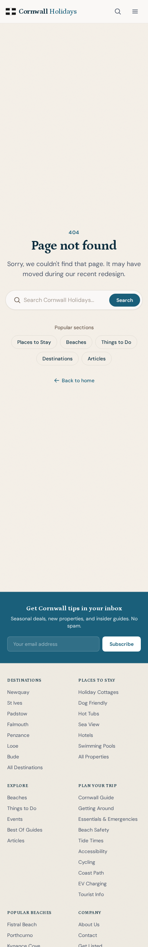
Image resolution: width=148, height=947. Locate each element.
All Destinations (25, 767)
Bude (13, 756)
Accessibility (92, 851)
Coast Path (91, 873)
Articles (97, 358)
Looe (12, 746)
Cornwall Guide (96, 797)
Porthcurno (20, 935)
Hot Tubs (88, 713)
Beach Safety (93, 830)
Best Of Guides (24, 830)
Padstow (17, 713)
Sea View (89, 724)
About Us (89, 924)
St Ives (14, 703)
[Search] (118, 11)
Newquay (18, 692)
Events (15, 819)
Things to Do (116, 342)
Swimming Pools (96, 746)
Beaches (76, 342)
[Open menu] (135, 11)
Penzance (18, 735)
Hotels (85, 735)
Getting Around (96, 808)
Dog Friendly (92, 703)
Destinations (57, 358)
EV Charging (92, 883)
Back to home (78, 380)
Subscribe (122, 644)
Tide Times (90, 840)
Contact (87, 935)
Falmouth (17, 724)
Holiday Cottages (98, 692)
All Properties (93, 756)
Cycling (86, 862)
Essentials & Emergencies (108, 819)
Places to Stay (34, 342)
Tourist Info (91, 894)
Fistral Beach (22, 924)
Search (124, 300)
